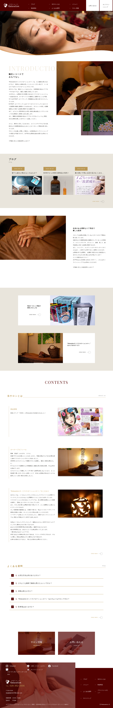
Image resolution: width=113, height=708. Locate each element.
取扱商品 (33, 8)
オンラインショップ (106, 6)
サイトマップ (87, 698)
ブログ (33, 4)
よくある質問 (56, 8)
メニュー (75, 4)
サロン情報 (75, 8)
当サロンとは (56, 4)
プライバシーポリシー (103, 691)
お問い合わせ (93, 6)
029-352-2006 (15, 686)
